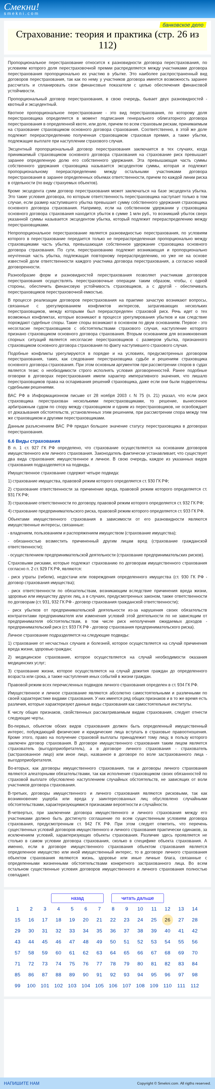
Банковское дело (183, 25)
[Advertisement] (107, 1038)
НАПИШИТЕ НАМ (21, 1083)
